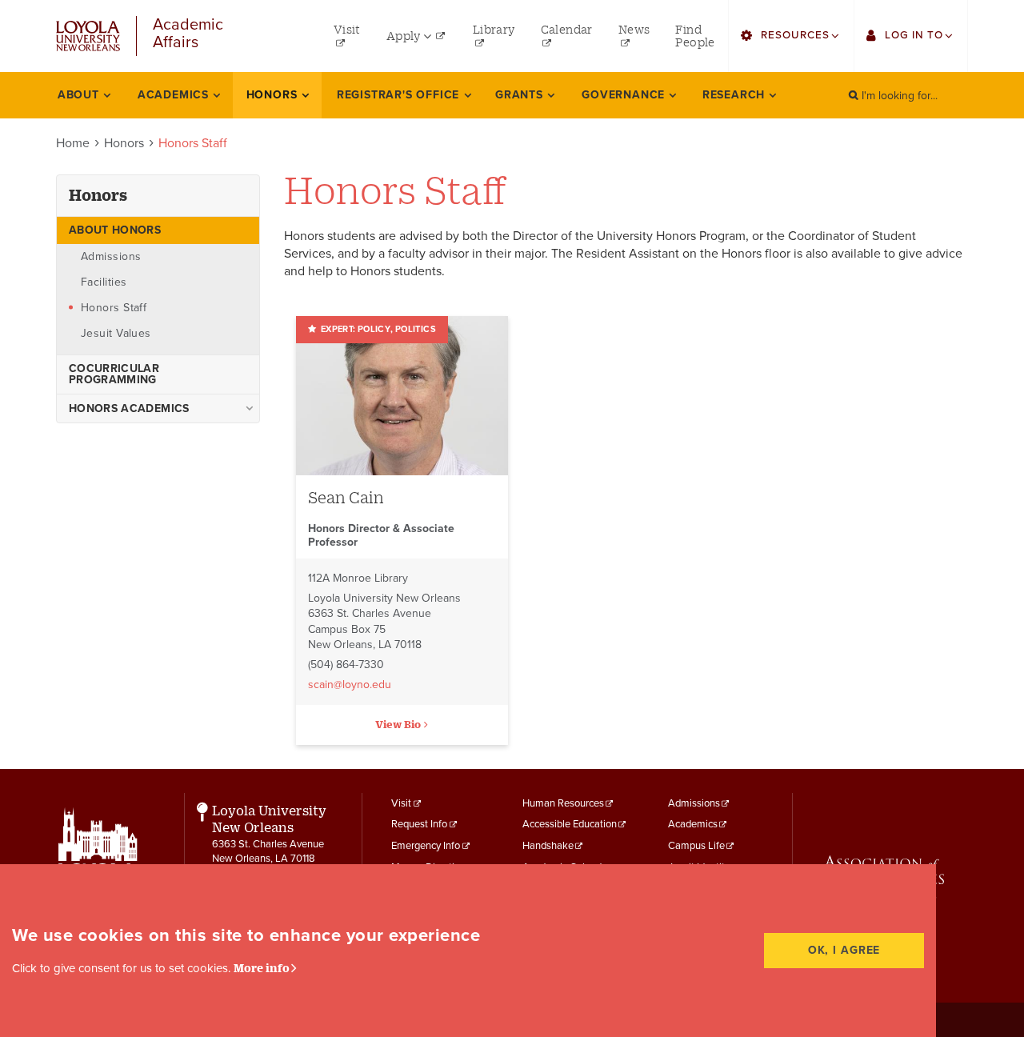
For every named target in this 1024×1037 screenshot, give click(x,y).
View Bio (398, 724)
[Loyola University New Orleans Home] (88, 36)
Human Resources (563, 803)
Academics (693, 824)
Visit (401, 803)
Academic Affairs (188, 34)
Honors (124, 143)
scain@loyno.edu (349, 684)
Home (73, 143)
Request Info (419, 824)
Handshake (548, 845)
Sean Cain (346, 497)
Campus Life (696, 845)
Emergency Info (425, 845)
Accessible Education (569, 824)
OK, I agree (844, 950)
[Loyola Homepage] (98, 862)
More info (262, 968)
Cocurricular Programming (114, 374)
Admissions (694, 803)
